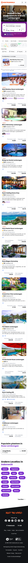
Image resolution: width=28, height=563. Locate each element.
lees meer (12, 70)
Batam (22, 477)
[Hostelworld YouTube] (16, 521)
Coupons (15, 550)
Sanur (4, 477)
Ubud (13, 473)
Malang (16, 490)
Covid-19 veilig (11, 399)
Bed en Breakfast (20, 530)
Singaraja (13, 477)
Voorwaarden (9, 550)
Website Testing (10, 553)
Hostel (4, 87)
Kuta (21, 473)
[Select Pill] (22, 2)
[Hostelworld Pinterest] (19, 521)
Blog (5, 530)
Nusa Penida (15, 482)
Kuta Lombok (15, 486)
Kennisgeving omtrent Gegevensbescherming (14, 546)
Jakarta (5, 469)
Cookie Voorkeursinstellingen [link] (14, 556)
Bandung (5, 495)
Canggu (5, 482)
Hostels (9, 530)
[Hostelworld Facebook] (6, 521)
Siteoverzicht (18, 553)
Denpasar (5, 473)
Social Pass (14, 533)
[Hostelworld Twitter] (9, 521)
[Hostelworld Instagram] (12, 521)
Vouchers (20, 550)
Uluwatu (5, 486)
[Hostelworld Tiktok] (22, 521)
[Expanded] (3, 41)
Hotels (13, 530)
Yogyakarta (14, 469)
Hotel (4, 390)
